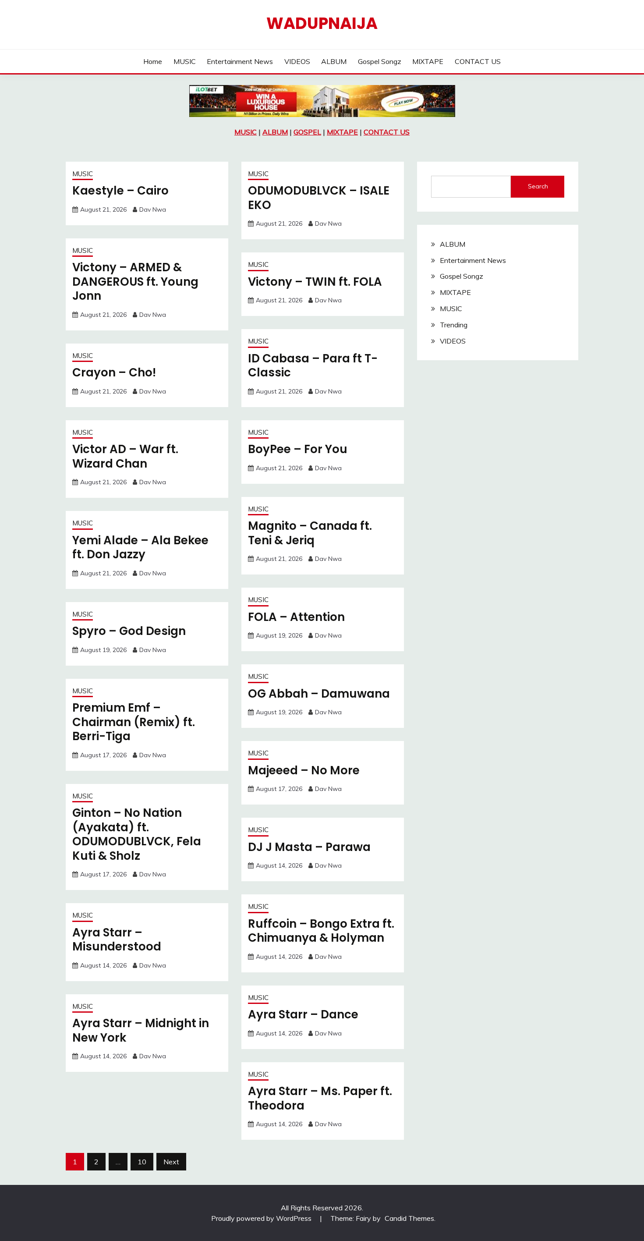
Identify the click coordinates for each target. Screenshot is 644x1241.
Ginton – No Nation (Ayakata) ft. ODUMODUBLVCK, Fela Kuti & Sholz (136, 834)
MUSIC (184, 61)
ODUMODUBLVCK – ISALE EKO (318, 198)
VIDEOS (297, 61)
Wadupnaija (322, 23)
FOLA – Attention (296, 617)
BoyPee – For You (297, 449)
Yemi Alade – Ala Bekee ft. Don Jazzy (140, 547)
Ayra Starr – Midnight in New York (140, 1030)
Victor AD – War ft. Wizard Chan (125, 456)
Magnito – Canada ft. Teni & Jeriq (310, 533)
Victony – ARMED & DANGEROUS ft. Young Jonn (135, 281)
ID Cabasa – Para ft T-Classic (313, 366)
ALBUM (334, 61)
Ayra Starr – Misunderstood (116, 940)
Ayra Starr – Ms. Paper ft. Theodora (320, 1098)
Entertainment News (240, 61)
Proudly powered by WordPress (262, 1218)
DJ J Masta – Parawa (309, 847)
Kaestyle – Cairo (120, 191)
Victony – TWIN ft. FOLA (315, 282)
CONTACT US (478, 61)
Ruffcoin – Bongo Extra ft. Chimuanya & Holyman (321, 931)
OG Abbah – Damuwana (319, 694)
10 (142, 1161)
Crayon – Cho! (114, 372)
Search (538, 186)
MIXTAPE (427, 61)
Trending (453, 324)
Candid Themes (409, 1218)
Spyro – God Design (129, 631)
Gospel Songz (379, 61)
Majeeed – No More (304, 770)
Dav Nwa (152, 209)
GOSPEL (307, 132)
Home (152, 61)
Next (171, 1161)
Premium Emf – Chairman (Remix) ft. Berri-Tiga (133, 722)
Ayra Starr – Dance (303, 1014)
